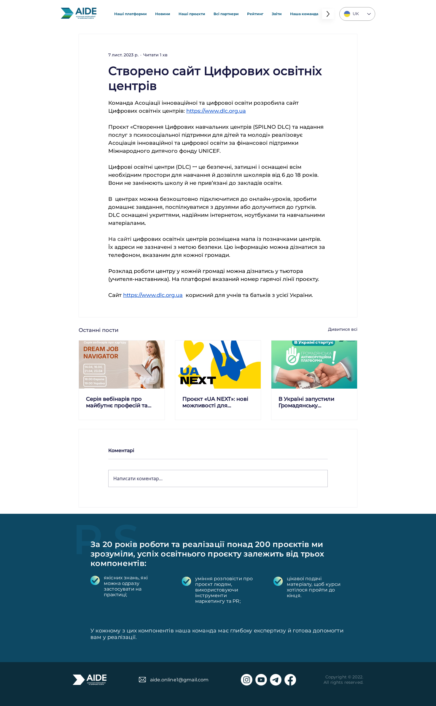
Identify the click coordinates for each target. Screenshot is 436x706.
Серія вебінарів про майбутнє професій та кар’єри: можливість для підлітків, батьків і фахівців (120, 402)
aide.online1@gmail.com (179, 680)
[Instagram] (246, 680)
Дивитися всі (342, 329)
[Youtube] (261, 680)
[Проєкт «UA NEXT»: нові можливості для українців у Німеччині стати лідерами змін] (218, 365)
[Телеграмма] (275, 680)
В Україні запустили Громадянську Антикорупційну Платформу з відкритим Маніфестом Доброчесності (312, 402)
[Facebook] (290, 680)
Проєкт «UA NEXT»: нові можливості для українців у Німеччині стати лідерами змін (215, 402)
